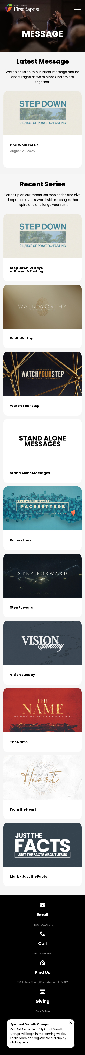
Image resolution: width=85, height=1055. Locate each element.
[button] (77, 7)
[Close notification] (70, 1023)
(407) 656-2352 (42, 953)
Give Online (42, 1011)
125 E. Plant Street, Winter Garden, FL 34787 (43, 982)
